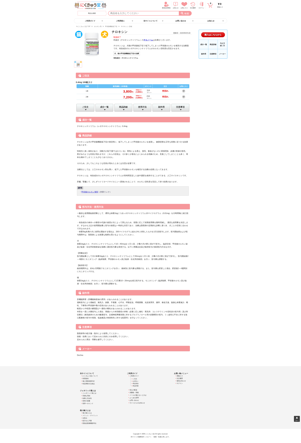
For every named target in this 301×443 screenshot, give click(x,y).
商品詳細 (123, 107)
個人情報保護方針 (89, 381)
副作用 (161, 107)
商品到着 (136, 386)
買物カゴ (216, 5)
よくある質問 (134, 398)
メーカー (222, 54)
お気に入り (184, 8)
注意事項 (180, 107)
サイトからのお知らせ (137, 403)
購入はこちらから (213, 35)
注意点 (85, 418)
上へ (297, 420)
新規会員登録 (166, 8)
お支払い (136, 381)
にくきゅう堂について (90, 376)
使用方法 (142, 107)
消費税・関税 (134, 392)
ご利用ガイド (134, 376)
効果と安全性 (87, 398)
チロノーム (148, 40)
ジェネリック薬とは (89, 393)
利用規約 (86, 378)
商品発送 (136, 383)
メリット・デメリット (90, 415)
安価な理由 (86, 396)
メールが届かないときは (138, 395)
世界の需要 (86, 401)
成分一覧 (104, 107)
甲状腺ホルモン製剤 (89, 192)
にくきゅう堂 (90, 5)
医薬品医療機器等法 (89, 423)
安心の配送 (133, 390)
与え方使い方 (222, 44)
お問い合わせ (134, 400)
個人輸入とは (87, 413)
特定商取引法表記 (89, 384)
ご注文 (85, 107)
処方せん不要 (87, 421)
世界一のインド (88, 403)
